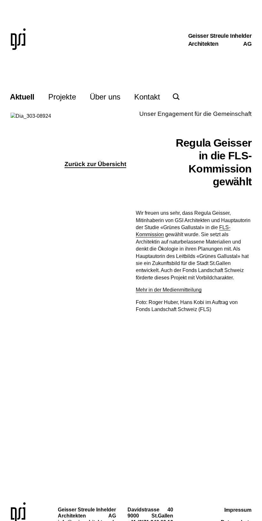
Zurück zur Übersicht (95, 164)
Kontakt (147, 96)
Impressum (237, 510)
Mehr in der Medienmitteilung (169, 290)
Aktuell (22, 96)
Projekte (62, 96)
